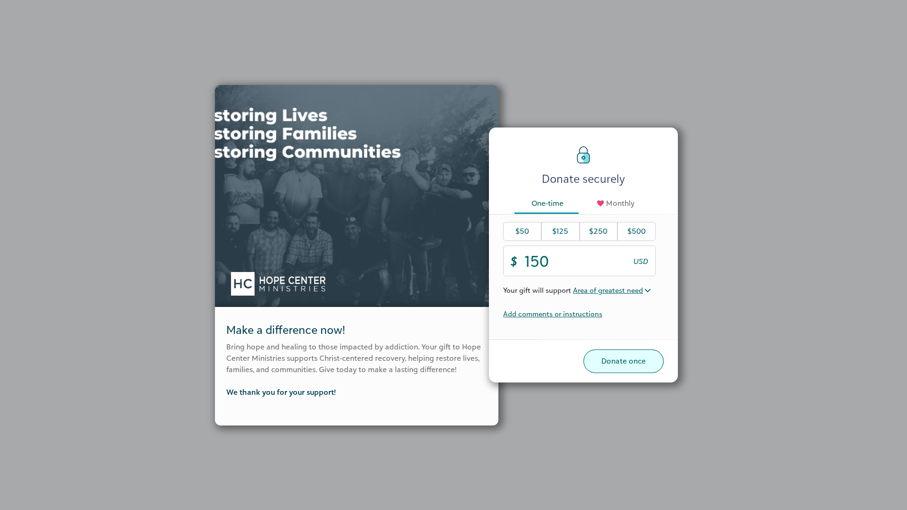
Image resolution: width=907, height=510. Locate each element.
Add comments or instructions (552, 313)
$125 (560, 231)
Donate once (623, 361)
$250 (598, 231)
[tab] (547, 204)
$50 (522, 231)
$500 (636, 231)
